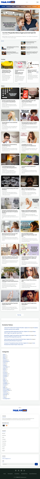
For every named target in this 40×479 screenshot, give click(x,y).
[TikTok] (24, 470)
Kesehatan (8, 6)
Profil (4, 386)
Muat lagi (19, 314)
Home (4, 371)
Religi (4, 387)
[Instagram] (21, 470)
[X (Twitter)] (18, 470)
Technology (5, 393)
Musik (13, 6)
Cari (37, 2)
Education (5, 360)
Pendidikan (34, 6)
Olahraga (17, 6)
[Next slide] (37, 72)
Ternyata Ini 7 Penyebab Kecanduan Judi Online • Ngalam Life (16, 343)
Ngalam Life (18, 477)
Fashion (4, 362)
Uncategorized (6, 398)
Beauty (4, 355)
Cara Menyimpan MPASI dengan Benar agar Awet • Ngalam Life (16, 331)
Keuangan (5, 375)
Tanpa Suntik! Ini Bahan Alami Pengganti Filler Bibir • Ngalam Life (16, 327)
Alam (4, 354)
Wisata (3, 446)
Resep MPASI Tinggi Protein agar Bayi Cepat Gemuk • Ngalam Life (17, 335)
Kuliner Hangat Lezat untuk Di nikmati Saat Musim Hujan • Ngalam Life (17, 339)
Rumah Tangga (6, 388)
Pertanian (5, 384)
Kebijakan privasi (23, 477)
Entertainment (6, 361)
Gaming (4, 365)
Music (4, 377)
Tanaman (5, 391)
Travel (4, 397)
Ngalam (4, 380)
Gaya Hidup (23, 6)
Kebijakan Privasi (24, 473)
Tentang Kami (10, 473)
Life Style (5, 376)
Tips (4, 395)
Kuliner (3, 448)
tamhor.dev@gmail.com (6, 458)
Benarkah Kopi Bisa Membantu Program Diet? (13, 340)
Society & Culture (6, 390)
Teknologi (29, 6)
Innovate (5, 372)
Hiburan (4, 369)
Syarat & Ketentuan (33, 473)
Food (4, 364)
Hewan (4, 368)
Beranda (3, 6)
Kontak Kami (17, 473)
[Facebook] (16, 470)
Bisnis (4, 357)
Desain (4, 358)
